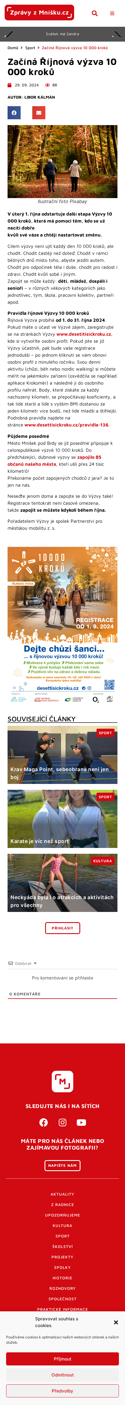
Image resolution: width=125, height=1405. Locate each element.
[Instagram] (62, 1122)
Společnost (63, 1298)
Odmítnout (62, 1375)
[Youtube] (81, 1122)
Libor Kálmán (39, 97)
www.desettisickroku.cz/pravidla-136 (66, 424)
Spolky (62, 1267)
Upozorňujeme (62, 1215)
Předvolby (62, 1391)
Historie (62, 1278)
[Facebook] (43, 1122)
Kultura (62, 1225)
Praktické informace (62, 1309)
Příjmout (63, 1359)
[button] (116, 1322)
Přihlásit (63, 928)
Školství (62, 1246)
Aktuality (62, 1194)
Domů (13, 47)
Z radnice (62, 1204)
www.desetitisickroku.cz (83, 334)
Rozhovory (62, 1288)
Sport (30, 47)
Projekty (62, 1257)
